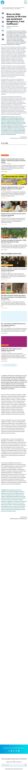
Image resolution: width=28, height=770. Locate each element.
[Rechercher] (25, 765)
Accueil (3, 7)
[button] (3, 13)
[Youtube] (19, 751)
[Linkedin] (16, 751)
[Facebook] (11, 751)
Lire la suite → (4, 171)
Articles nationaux (9, 7)
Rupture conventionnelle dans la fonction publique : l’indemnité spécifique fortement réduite (13, 160)
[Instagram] (14, 751)
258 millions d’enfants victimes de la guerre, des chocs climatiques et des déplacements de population (13, 297)
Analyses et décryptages (7, 183)
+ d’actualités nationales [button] (9, 365)
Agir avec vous (5, 155)
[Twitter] (9, 751)
